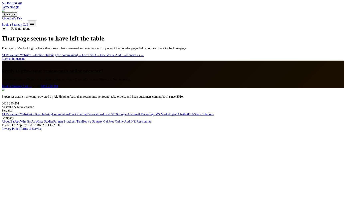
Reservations (95, 114)
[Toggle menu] (32, 23)
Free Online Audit (120, 121)
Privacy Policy (11, 128)
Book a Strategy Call (15, 24)
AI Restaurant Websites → (18, 55)
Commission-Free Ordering (69, 114)
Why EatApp (28, 121)
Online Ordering (41, 114)
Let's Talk (76, 121)
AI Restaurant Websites (16, 114)
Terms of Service (30, 128)
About (6, 18)
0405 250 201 (13, 3)
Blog (66, 121)
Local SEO (110, 114)
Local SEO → (91, 55)
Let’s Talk (16, 18)
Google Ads (124, 114)
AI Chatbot (181, 114)
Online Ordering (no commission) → (58, 55)
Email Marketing (143, 114)
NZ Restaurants (141, 121)
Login (15, 7)
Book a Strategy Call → (17, 86)
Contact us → (135, 55)
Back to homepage (13, 58)
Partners (7, 7)
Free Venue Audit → (113, 55)
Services (8, 14)
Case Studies (45, 121)
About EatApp (11, 121)
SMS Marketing (164, 114)
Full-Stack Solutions (201, 114)
